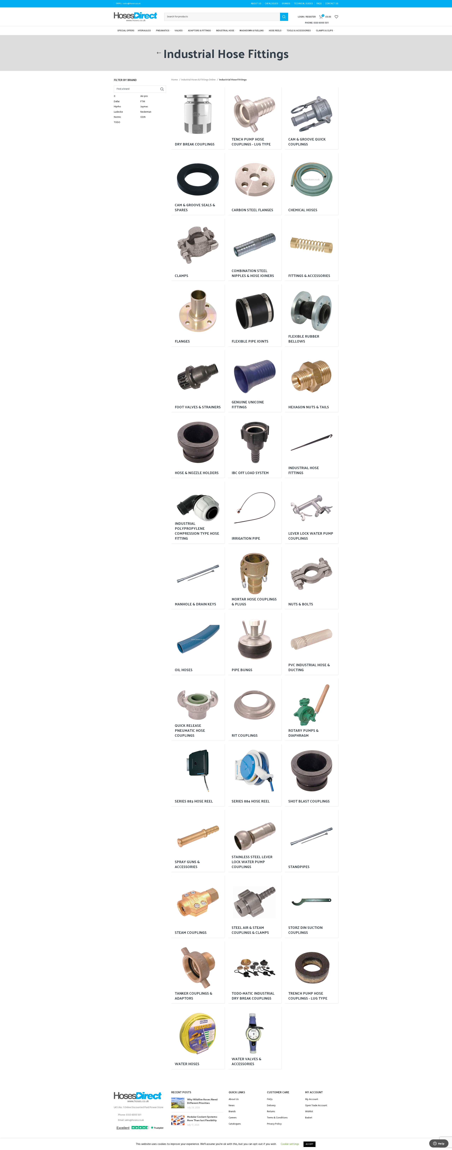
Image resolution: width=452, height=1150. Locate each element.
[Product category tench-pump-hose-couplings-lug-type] (254, 118)
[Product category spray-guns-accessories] (198, 841)
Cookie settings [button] (290, 1144)
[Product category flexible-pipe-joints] (254, 315)
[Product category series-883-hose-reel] (198, 775)
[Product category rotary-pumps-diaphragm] (311, 709)
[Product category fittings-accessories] (311, 249)
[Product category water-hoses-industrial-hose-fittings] (198, 1038)
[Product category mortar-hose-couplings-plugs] (254, 578)
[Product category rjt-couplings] (254, 709)
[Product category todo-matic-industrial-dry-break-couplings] (254, 972)
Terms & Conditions (277, 1118)
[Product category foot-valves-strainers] (198, 381)
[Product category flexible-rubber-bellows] (311, 315)
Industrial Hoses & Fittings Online (198, 80)
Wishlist (309, 1111)
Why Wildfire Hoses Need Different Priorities (202, 1101)
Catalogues (235, 1124)
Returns (271, 1111)
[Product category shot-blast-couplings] (311, 775)
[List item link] (140, 1115)
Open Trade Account (316, 1105)
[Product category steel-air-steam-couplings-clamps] (254, 906)
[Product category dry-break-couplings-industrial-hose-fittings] (198, 118)
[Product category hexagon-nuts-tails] (311, 381)
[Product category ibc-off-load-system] (254, 447)
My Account (311, 1099)
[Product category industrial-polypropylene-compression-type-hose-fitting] (198, 512)
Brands (232, 1111)
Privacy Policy (274, 1124)
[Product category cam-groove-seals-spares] (198, 184)
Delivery (271, 1105)
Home (174, 80)
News (231, 1105)
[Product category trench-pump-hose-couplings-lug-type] (311, 972)
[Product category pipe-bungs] (254, 644)
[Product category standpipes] (311, 841)
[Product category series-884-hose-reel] (254, 775)
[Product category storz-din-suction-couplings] (311, 906)
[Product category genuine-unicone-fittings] (254, 381)
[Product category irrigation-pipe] (254, 512)
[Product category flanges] (198, 315)
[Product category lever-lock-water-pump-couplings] (311, 512)
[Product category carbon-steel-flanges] (254, 184)
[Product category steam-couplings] (198, 906)
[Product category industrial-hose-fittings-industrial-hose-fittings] (311, 447)
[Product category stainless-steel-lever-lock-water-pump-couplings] (254, 841)
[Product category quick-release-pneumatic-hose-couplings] (198, 709)
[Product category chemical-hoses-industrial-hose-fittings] (311, 184)
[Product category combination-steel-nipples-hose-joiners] (254, 249)
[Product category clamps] (198, 249)
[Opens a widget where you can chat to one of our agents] (438, 1143)
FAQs (269, 1099)
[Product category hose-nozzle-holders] (198, 447)
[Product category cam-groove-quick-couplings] (311, 118)
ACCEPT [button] (309, 1144)
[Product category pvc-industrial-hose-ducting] (311, 644)
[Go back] (158, 53)
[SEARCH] (284, 17)
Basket (308, 1118)
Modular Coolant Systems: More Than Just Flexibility (202, 1118)
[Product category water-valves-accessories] (254, 1038)
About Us (234, 1099)
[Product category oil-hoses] (198, 644)
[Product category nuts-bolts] (311, 578)
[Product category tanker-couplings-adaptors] (198, 972)
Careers (232, 1118)
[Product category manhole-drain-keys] (198, 578)
